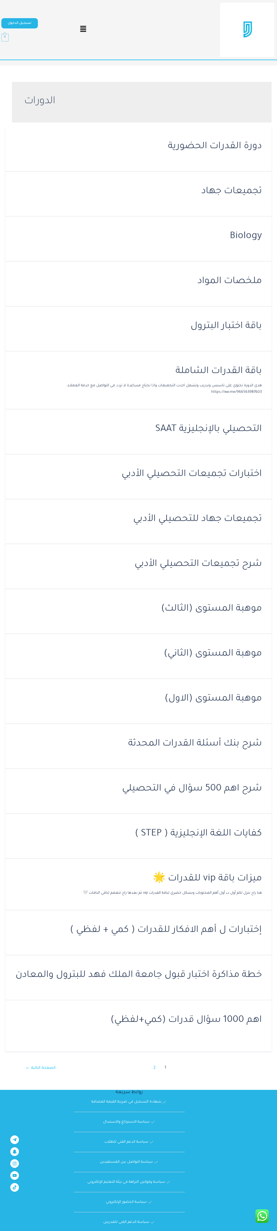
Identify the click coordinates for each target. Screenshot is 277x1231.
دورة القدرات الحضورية (215, 147)
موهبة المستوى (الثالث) (211, 609)
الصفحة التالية (40, 1068)
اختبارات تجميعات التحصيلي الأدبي (191, 474)
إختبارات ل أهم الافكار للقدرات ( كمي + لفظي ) (166, 930)
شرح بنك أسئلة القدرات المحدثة (195, 744)
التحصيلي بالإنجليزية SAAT (208, 430)
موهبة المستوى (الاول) (213, 699)
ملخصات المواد (229, 282)
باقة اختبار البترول (226, 327)
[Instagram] (14, 1163)
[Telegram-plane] (14, 1139)
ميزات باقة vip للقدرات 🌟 (207, 879)
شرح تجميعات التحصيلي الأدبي (198, 564)
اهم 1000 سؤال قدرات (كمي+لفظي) (186, 1020)
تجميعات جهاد (231, 192)
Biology (246, 237)
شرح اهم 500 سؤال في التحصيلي (192, 789)
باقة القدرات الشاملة (219, 372)
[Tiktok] (14, 1187)
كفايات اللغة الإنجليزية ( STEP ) (198, 834)
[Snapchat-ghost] (14, 1151)
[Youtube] (14, 1175)
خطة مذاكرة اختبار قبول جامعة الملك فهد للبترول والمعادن (138, 975)
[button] (19, 23)
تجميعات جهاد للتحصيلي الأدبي (197, 519)
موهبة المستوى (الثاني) (213, 654)
